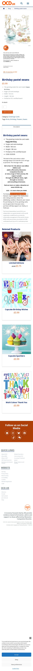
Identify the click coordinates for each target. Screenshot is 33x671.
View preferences (16, 664)
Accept (16, 655)
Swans (25, 119)
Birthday (13, 119)
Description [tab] (16, 127)
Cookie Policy (15, 668)
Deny (16, 659)
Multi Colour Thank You (16, 402)
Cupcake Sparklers (16, 356)
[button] (30, 638)
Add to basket (7, 112)
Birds (8, 119)
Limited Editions (16, 263)
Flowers (19, 119)
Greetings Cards (14, 117)
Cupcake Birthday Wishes (16, 309)
